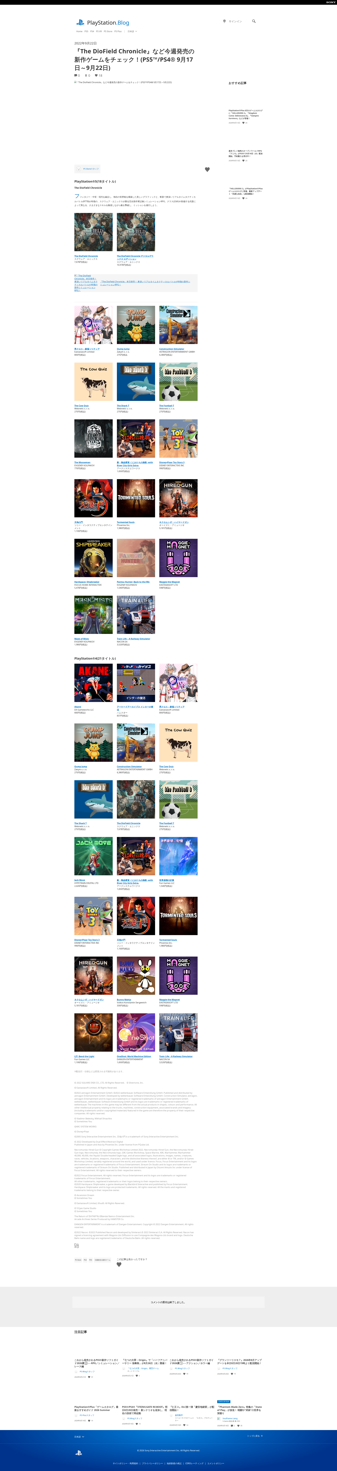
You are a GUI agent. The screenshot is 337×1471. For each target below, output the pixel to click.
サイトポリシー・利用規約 (125, 1463)
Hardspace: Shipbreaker (86, 581)
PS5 (86, 31)
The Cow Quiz (81, 405)
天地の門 (78, 522)
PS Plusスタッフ (87, 1415)
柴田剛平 (179, 1415)
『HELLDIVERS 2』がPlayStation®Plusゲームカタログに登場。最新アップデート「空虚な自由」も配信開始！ (246, 191)
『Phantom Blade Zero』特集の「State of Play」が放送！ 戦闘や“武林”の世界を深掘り (239, 1410)
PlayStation (108, 22)
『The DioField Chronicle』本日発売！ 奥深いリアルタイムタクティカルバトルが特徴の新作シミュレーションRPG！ (145, 283)
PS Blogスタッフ (87, 1371)
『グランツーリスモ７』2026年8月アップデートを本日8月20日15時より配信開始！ (239, 1361)
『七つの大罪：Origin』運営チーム (143, 1368)
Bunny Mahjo (124, 999)
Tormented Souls (126, 522)
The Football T (166, 405)
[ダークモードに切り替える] (224, 21)
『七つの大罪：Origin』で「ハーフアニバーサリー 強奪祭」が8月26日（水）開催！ (144, 1361)
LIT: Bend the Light (84, 1056)
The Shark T (123, 405)
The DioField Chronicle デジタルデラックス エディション (135, 257)
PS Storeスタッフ (91, 168)
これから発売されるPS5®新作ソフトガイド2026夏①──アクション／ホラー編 (192, 1361)
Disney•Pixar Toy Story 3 (171, 462)
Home (79, 31)
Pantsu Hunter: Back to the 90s (133, 581)
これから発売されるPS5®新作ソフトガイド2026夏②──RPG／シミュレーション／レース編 (97, 1363)
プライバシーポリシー (152, 1463)
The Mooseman (82, 462)
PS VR (99, 31)
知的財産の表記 (174, 1463)
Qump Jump (123, 348)
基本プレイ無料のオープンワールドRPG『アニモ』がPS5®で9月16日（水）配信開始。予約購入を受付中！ (245, 153)
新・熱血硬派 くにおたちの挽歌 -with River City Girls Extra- (135, 464)
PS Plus (118, 31)
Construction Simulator (171, 348)
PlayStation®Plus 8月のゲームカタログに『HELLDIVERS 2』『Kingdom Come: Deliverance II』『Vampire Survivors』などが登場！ (246, 114)
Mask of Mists (81, 638)
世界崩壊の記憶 (166, 880)
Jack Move (79, 880)
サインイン (235, 21)
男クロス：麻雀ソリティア (87, 348)
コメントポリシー (215, 1463)
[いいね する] (243, 123)
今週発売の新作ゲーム (102, 1260)
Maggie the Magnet (169, 581)
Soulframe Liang (230, 1418)
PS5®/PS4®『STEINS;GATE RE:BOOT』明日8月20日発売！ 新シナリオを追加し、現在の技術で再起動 (144, 1410)
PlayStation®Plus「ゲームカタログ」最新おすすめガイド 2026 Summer (96, 1408)
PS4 (92, 31)
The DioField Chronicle (86, 256)
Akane (77, 706)
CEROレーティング (194, 1463)
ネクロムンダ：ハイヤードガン (174, 522)
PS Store (108, 31)
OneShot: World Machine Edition (134, 1056)
